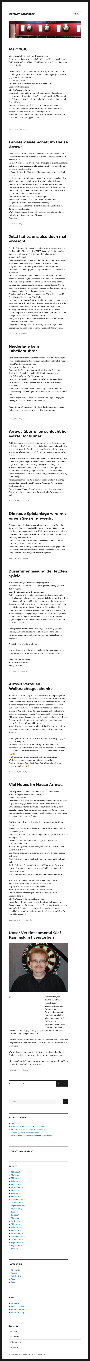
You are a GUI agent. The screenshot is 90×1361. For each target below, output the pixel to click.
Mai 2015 (15, 1175)
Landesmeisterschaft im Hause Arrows (28, 1126)
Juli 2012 (14, 1249)
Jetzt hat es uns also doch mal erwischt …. (29, 1130)
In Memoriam (15, 1342)
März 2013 (15, 1224)
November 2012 (18, 1236)
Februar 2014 (16, 1193)
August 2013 (16, 1209)
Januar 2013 (16, 1230)
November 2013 (18, 1199)
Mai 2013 (15, 1218)
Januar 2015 (16, 1184)
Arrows (14, 1273)
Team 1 (14, 1279)
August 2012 (16, 1246)
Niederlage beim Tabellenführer (25, 1133)
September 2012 (18, 1242)
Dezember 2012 (17, 1233)
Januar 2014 (16, 1196)
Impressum (14, 1347)
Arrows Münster (22, 14)
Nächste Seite (65, 1086)
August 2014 (16, 1190)
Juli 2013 (14, 1212)
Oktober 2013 (17, 1203)
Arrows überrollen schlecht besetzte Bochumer (31, 1136)
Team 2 (14, 1282)
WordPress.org (17, 1312)
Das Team (13, 1331)
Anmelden (15, 1303)
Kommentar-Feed (19, 1309)
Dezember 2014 (17, 1187)
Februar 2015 (16, 1181)
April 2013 (15, 1221)
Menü (76, 14)
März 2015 (15, 1178)
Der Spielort (14, 1337)
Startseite (13, 1326)
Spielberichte (17, 1276)
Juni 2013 (15, 1215)
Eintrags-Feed (17, 1306)
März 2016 (18, 49)
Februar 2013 (16, 1227)
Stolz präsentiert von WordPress (33, 1354)
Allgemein (24, 129)
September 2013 (18, 1206)
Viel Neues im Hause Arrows (36, 784)
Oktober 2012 (17, 1239)
